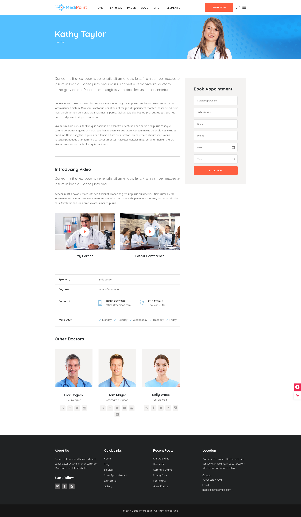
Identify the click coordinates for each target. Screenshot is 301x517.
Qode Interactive (142, 510)
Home (107, 458)
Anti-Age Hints (161, 458)
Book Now (219, 7)
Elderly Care (160, 475)
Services (109, 469)
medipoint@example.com (216, 489)
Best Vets (158, 464)
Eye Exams (159, 480)
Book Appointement (115, 475)
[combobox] (216, 100)
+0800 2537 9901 (212, 479)
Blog (106, 464)
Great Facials (160, 486)
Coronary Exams (162, 469)
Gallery (108, 486)
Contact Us (110, 480)
